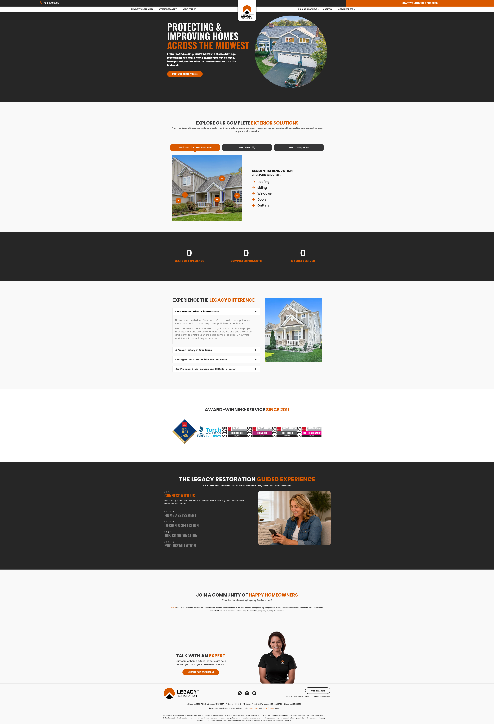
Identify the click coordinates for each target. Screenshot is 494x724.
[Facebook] (240, 693)
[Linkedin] (254, 693)
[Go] (222, 178)
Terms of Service (268, 708)
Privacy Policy (253, 708)
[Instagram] (247, 693)
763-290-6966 (51, 3)
